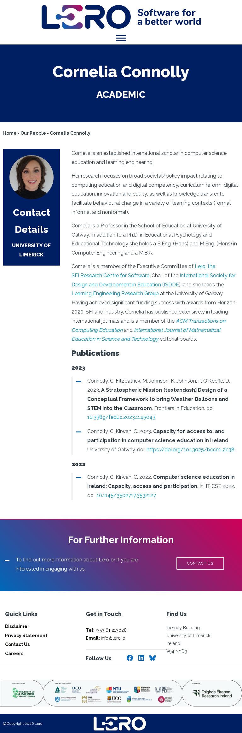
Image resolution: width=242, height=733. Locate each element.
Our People (33, 133)
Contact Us (17, 644)
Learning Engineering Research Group (115, 293)
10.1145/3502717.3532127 (126, 495)
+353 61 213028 (106, 630)
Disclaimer (17, 626)
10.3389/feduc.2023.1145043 (121, 417)
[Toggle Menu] (121, 38)
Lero (200, 266)
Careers (14, 653)
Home (10, 133)
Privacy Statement (26, 635)
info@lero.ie (105, 638)
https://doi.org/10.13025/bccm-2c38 (190, 450)
